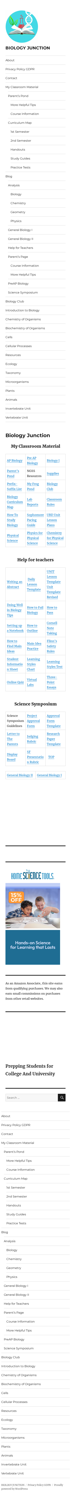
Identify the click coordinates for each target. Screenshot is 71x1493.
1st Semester (20, 131)
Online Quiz (15, 682)
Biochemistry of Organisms (25, 328)
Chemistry (18, 203)
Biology (16, 194)
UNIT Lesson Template (54, 577)
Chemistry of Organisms (23, 319)
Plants (10, 390)
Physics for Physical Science (35, 538)
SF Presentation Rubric (35, 757)
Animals (11, 399)
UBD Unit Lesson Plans (53, 520)
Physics (16, 221)
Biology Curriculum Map (15, 502)
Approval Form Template (54, 721)
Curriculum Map (20, 123)
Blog (8, 176)
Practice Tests (20, 167)
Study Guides (20, 158)
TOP (51, 757)
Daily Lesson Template (34, 584)
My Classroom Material (21, 87)
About (10, 60)
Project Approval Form (33, 721)
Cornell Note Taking (52, 628)
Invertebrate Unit (18, 408)
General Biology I (20, 230)
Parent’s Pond (18, 96)
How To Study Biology (12, 520)
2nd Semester (21, 140)
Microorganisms (17, 382)
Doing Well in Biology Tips (15, 610)
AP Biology (14, 460)
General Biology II (20, 239)
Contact (11, 78)
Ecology (11, 364)
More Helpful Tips (23, 105)
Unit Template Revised (54, 592)
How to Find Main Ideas (14, 646)
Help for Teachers (20, 248)
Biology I (53, 460)
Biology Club (14, 301)
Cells (8, 337)
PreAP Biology (18, 283)
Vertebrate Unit (16, 417)
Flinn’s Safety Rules (52, 646)
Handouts (18, 149)
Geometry (18, 212)
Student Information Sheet (15, 664)
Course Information (25, 114)
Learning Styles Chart (33, 664)
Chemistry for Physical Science (55, 538)
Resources (13, 355)
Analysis (14, 185)
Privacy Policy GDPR (20, 69)
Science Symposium (23, 292)
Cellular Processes (18, 346)
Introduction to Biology (22, 310)
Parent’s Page (18, 256)
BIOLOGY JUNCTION (27, 47)
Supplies (53, 473)
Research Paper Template (54, 739)
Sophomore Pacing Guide (35, 520)
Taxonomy (13, 373)
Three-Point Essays (52, 682)
